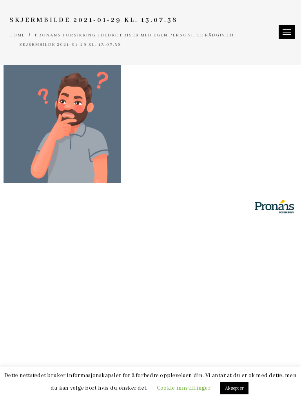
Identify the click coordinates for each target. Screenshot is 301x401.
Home (17, 35)
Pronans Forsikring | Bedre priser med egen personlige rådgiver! (134, 35)
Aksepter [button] (234, 388)
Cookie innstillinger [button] (183, 388)
